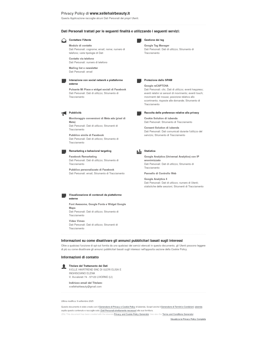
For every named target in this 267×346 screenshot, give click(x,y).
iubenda (198, 306)
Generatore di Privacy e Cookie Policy (117, 306)
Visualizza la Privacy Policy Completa (188, 319)
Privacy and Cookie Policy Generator (131, 314)
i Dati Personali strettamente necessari (118, 310)
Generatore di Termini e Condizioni (177, 306)
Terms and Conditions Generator (177, 314)
